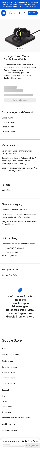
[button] (14, 13)
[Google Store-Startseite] (10, 13)
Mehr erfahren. (31, 6)
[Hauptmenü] (3, 13)
